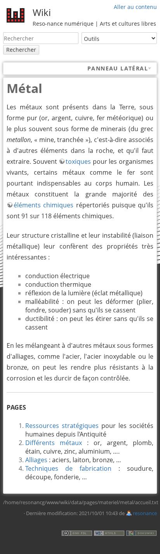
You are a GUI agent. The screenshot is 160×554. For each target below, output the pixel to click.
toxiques (78, 161)
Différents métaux (53, 442)
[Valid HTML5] (109, 532)
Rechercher (21, 49)
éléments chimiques (43, 205)
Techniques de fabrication (68, 468)
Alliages (36, 460)
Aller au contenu (135, 7)
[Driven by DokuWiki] (141, 532)
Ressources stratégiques (62, 425)
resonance (145, 513)
